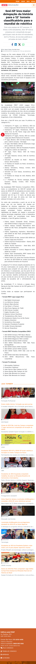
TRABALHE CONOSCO (9, 651)
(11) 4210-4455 (18, 639)
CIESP (23, 1)
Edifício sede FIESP (8, 632)
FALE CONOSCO (7, 648)
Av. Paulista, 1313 (6, 634)
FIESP (17, 1)
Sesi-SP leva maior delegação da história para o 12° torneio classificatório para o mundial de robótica (18, 17)
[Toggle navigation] (34, 5)
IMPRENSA (5, 654)
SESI (28, 1)
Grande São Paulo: (12, 640)
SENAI (33, 1)
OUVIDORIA (6, 658)
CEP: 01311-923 (6, 636)
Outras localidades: (12, 644)
